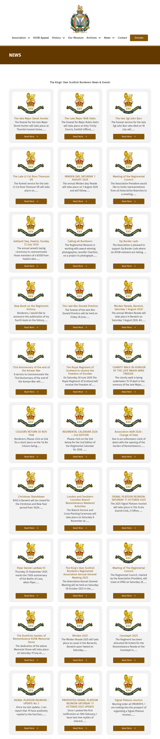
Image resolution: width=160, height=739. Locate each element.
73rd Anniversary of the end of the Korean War (31, 369)
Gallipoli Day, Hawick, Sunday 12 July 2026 (31, 243)
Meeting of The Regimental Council (128, 569)
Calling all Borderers (80, 241)
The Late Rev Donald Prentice (80, 306)
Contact (122, 37)
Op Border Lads (128, 241)
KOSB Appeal (41, 37)
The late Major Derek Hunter (31, 118)
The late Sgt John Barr (128, 118)
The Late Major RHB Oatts (80, 118)
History (56, 37)
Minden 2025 (80, 635)
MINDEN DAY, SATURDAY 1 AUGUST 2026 (80, 178)
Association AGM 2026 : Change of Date (129, 433)
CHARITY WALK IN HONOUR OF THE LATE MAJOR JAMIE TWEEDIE (128, 371)
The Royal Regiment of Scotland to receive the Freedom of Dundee (80, 371)
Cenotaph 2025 (129, 635)
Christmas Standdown (31, 496)
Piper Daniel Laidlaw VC (31, 568)
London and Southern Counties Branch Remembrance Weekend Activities (80, 501)
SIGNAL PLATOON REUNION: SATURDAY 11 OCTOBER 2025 (129, 498)
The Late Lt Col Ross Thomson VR (31, 178)
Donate (139, 37)
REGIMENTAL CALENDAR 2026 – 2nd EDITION (80, 433)
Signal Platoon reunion (128, 700)
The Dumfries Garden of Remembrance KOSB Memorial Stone (31, 639)
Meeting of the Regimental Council (129, 178)
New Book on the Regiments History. (31, 307)
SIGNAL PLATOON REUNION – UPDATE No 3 (31, 701)
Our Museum (76, 37)
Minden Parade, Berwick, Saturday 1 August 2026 (128, 307)
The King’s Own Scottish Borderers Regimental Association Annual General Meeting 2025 (80, 572)
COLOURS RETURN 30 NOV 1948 (31, 433)
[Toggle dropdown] (29, 37)
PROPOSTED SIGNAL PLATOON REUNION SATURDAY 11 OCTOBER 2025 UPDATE (80, 703)
